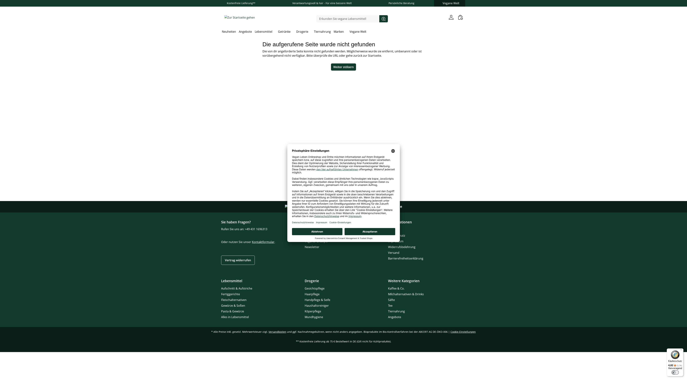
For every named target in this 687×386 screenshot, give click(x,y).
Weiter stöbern (343, 67)
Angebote (394, 317)
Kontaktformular (263, 242)
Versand (393, 253)
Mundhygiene (314, 317)
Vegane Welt (451, 3)
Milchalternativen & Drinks (406, 294)
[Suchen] (383, 18)
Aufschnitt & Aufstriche (236, 288)
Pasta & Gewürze (232, 311)
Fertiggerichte (230, 294)
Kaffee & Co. (396, 288)
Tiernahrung (396, 311)
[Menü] (681, 350)
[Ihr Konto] (451, 17)
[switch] (675, 372)
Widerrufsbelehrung (401, 247)
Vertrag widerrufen (238, 260)
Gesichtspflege (315, 288)
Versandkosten (277, 331)
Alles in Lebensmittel (235, 317)
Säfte (391, 300)
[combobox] (347, 18)
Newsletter (312, 247)
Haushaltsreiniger (317, 306)
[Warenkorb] (460, 17)
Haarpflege (312, 294)
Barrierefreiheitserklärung (405, 258)
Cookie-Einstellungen (463, 331)
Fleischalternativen (234, 300)
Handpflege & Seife (317, 300)
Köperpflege (313, 311)
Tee (390, 306)
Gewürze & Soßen (233, 306)
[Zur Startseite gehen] (240, 17)
